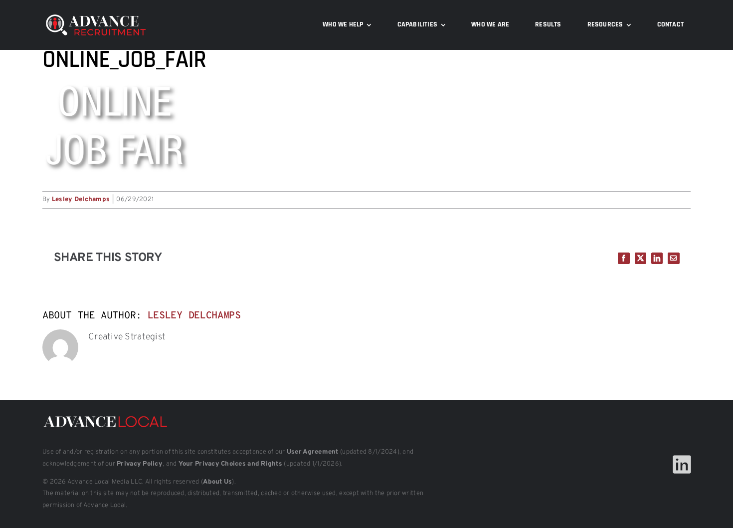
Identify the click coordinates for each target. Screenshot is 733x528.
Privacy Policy (140, 464)
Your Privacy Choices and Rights (230, 464)
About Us (217, 482)
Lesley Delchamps (81, 200)
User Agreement (313, 452)
